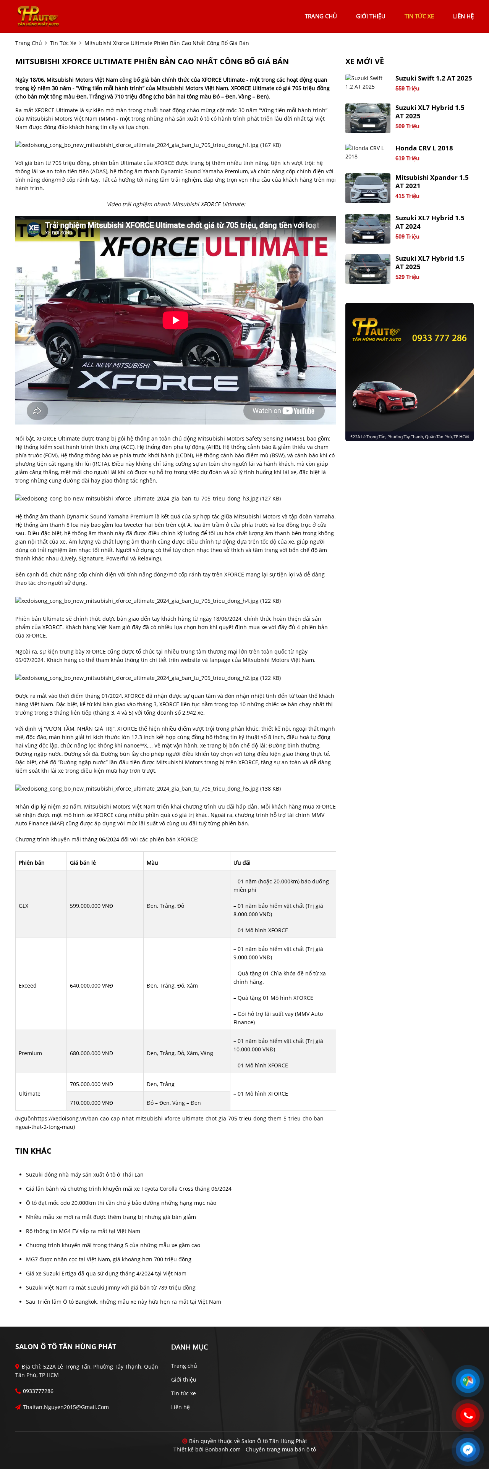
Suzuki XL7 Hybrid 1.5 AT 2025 (430, 111)
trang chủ (321, 16)
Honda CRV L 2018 (424, 148)
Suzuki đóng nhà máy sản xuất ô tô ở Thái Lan (85, 1174)
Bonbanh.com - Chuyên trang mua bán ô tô (260, 1449)
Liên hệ (180, 1407)
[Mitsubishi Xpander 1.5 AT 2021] (367, 188)
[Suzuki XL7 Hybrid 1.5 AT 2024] (367, 229)
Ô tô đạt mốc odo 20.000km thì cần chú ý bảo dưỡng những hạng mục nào (121, 1202)
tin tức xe (419, 16)
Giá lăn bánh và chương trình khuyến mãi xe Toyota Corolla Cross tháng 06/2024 (129, 1188)
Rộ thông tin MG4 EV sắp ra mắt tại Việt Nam (83, 1231)
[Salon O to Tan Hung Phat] (38, 15)
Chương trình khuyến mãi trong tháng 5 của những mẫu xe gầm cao (113, 1245)
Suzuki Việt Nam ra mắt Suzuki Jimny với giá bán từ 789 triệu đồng (111, 1287)
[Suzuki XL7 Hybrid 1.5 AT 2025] (367, 118)
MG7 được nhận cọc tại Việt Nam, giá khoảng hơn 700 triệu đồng (108, 1259)
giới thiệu (370, 16)
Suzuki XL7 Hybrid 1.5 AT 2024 (430, 222)
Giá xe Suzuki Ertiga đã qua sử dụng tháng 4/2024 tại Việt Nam (106, 1273)
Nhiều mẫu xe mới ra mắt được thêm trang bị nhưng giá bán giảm (111, 1216)
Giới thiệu (183, 1379)
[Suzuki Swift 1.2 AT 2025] (367, 82)
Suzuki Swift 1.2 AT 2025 (433, 78)
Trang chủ (184, 1365)
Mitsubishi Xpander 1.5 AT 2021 (432, 181)
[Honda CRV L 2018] (367, 152)
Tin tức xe (183, 1393)
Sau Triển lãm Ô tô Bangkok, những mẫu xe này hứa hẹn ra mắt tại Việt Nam (123, 1301)
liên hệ (463, 16)
